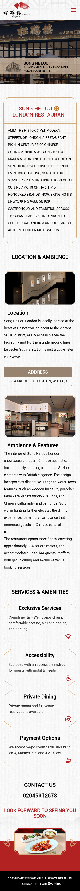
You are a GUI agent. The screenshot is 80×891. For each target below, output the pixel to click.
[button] (73, 842)
